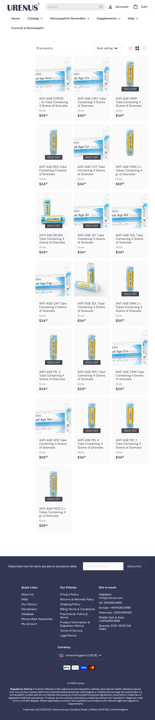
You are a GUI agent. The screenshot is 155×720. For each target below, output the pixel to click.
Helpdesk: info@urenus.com (111, 596)
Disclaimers (29, 609)
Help (131, 18)
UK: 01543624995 (110, 603)
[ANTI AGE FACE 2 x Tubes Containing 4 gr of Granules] (53, 498)
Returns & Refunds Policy (77, 599)
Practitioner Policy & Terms (74, 615)
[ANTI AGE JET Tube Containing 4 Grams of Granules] (92, 225)
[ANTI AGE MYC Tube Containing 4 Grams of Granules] (92, 361)
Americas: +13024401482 (115, 612)
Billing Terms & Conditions (77, 609)
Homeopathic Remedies (68, 18)
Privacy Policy (69, 594)
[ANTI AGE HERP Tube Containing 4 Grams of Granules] (130, 88)
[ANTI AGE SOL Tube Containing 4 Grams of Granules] (92, 293)
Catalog (34, 18)
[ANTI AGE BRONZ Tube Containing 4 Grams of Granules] (53, 225)
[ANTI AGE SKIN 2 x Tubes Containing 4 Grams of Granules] (130, 293)
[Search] (101, 6)
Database (27, 614)
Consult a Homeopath (27, 28)
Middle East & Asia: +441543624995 (111, 619)
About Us (27, 594)
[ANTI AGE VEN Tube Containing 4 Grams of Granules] (53, 430)
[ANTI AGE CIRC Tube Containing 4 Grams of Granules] (92, 88)
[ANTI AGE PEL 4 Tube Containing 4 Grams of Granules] (92, 430)
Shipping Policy (70, 604)
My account (29, 624)
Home (15, 18)
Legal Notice (68, 635)
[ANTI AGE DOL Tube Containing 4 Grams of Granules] (130, 225)
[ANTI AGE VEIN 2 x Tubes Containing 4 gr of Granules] (130, 156)
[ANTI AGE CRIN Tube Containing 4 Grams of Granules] (130, 361)
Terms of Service (71, 631)
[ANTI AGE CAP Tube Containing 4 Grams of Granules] (53, 293)
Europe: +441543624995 (115, 608)
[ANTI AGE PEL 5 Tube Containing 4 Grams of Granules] (53, 361)
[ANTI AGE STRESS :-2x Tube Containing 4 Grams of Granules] (53, 88)
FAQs (24, 599)
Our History (29, 604)
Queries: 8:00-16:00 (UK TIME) (115, 627)
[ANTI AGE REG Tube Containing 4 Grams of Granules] (53, 156)
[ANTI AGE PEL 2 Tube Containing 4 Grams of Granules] (130, 430)
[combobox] (75, 6)
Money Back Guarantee (37, 619)
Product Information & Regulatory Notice (75, 624)
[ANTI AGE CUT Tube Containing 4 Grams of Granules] (92, 156)
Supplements (107, 18)
